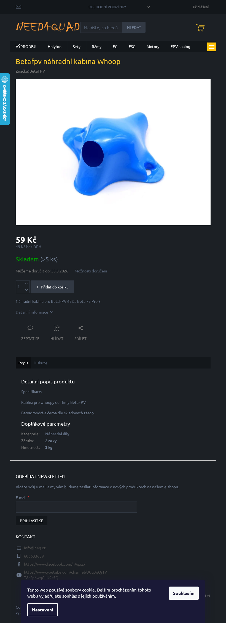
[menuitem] (26, 46)
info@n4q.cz (35, 547)
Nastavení (42, 610)
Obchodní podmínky (107, 6)
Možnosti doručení (91, 270)
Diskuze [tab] (40, 362)
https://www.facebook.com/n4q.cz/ (54, 563)
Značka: (30, 70)
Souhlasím (184, 593)
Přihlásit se (31, 520)
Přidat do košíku (55, 286)
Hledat (134, 27)
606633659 (34, 555)
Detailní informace (32, 311)
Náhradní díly (57, 433)
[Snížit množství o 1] (26, 290)
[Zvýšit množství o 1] (26, 283)
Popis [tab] (23, 362)
